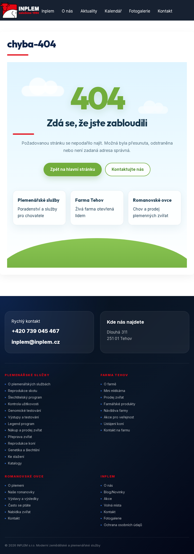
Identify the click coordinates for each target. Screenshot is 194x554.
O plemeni (16, 485)
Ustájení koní (114, 424)
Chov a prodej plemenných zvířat (152, 207)
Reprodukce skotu (22, 391)
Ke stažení (16, 457)
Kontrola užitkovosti (23, 404)
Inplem (48, 11)
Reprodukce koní (21, 443)
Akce (108, 499)
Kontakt (165, 11)
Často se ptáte (19, 505)
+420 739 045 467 (35, 331)
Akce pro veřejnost (119, 417)
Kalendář (113, 11)
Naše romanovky (21, 492)
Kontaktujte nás (128, 169)
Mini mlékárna (114, 391)
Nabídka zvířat (19, 512)
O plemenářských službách (29, 384)
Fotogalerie (139, 11)
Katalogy (15, 463)
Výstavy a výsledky (23, 499)
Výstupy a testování (23, 417)
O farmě (110, 384)
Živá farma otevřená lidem (94, 207)
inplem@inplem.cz (36, 342)
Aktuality (88, 11)
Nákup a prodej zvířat (25, 430)
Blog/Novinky (114, 492)
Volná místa (112, 505)
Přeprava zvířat (20, 437)
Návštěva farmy (116, 410)
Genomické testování (24, 410)
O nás (67, 11)
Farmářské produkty (119, 404)
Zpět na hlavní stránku (72, 169)
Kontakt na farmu (117, 430)
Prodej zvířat (114, 397)
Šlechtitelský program (25, 397)
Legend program (21, 424)
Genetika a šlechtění (24, 450)
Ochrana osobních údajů (123, 525)
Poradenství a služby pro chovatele (38, 207)
